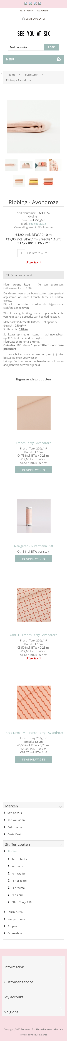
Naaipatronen (16, 919)
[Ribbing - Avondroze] (11, 165)
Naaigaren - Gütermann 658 (33, 546)
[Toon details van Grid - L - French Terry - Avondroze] (33, 605)
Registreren (26, 10)
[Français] (36, 4)
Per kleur (17, 895)
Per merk (17, 866)
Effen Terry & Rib (23, 902)
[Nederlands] (31, 4)
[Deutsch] (40, 4)
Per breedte (19, 880)
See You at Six (37, 223)
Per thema (18, 888)
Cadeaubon (15, 933)
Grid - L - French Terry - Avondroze (33, 635)
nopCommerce (39, 1034)
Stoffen (12, 851)
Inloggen (42, 10)
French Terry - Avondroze (33, 443)
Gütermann (15, 827)
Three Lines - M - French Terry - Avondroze (33, 732)
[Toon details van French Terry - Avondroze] (33, 413)
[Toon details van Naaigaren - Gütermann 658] (33, 516)
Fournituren (15, 912)
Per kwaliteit (20, 873)
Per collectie (19, 859)
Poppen (12, 926)
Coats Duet (14, 834)
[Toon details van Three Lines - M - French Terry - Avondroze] (33, 703)
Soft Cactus (15, 813)
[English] (26, 4)
